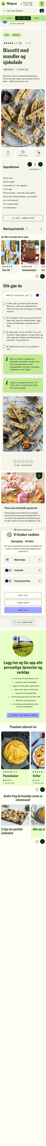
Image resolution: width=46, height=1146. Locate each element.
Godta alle (23, 610)
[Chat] (42, 11)
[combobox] (20, 11)
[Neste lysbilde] (42, 276)
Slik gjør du (23, 18)
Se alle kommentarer (23, 622)
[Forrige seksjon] (3, 18)
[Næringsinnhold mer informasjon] (26, 229)
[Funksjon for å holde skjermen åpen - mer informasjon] (31, 295)
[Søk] (4, 11)
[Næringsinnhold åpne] (23, 229)
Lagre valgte (23, 603)
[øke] (40, 164)
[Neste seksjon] (43, 18)
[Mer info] (40, 169)
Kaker (7, 35)
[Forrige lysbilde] (37, 276)
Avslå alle (23, 595)
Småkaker (16, 35)
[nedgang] (29, 164)
